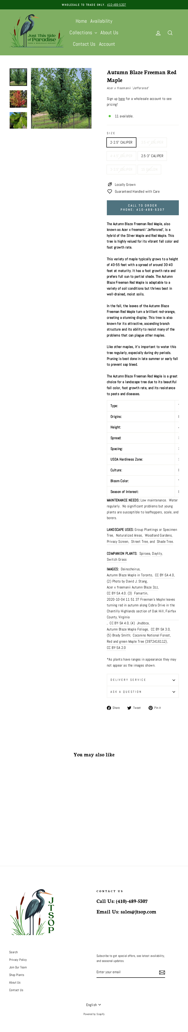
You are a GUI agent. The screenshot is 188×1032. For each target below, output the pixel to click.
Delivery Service (128, 680)
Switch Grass (117, 559)
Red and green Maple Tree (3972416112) (137, 641)
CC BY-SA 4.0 (164, 575)
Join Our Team (18, 967)
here (122, 98)
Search (13, 952)
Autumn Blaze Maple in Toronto (129, 575)
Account (107, 44)
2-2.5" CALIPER (121, 142)
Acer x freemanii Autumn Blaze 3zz (132, 587)
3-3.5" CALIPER (121, 169)
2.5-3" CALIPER (152, 155)
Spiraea (144, 553)
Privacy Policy (18, 960)
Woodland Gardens (158, 535)
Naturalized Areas (129, 535)
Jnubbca (143, 623)
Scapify (101, 1014)
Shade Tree (165, 541)
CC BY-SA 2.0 (116, 647)
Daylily (157, 553)
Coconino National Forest (151, 635)
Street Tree (139, 541)
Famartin (140, 593)
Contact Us (84, 44)
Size (111, 133)
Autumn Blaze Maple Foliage (127, 629)
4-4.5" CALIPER (121, 155)
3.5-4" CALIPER (152, 142)
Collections (81, 32)
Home (81, 21)
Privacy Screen (117, 541)
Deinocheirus (130, 569)
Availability (101, 21)
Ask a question (126, 692)
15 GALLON (149, 169)
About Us (109, 32)
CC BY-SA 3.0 (160, 629)
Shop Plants (16, 975)
